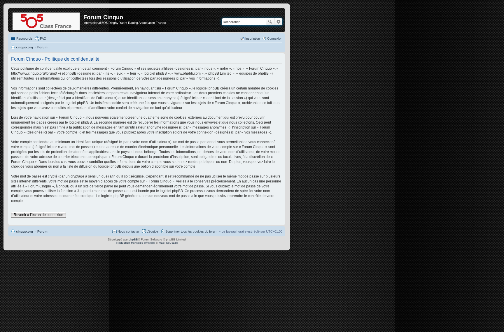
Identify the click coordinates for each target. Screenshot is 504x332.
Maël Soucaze (168, 242)
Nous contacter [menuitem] (128, 231)
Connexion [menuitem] (274, 38)
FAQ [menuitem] (43, 38)
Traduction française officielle (135, 242)
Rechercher (270, 21)
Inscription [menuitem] (252, 38)
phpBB (133, 239)
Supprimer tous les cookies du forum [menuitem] (191, 231)
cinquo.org (24, 231)
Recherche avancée (278, 21)
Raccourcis (24, 38)
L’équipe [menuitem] (152, 231)
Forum (42, 231)
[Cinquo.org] (46, 20)
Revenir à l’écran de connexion (38, 215)
